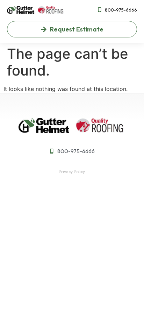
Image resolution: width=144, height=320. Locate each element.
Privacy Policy (72, 171)
